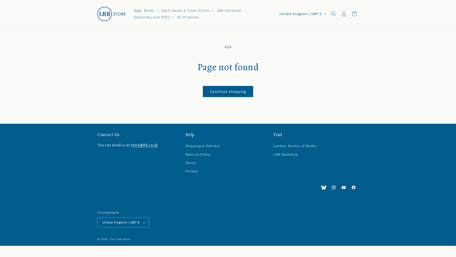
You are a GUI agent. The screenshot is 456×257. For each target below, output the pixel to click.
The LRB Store (120, 239)
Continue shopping (228, 91)
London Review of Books (294, 146)
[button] (152, 10)
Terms (190, 163)
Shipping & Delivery (202, 146)
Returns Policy (198, 154)
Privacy (191, 171)
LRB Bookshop (285, 154)
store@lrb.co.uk (144, 145)
